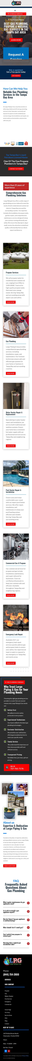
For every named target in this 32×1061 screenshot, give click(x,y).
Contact (7, 1023)
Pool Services (8, 999)
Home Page (8, 1009)
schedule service (16, 14)
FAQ (6, 1018)
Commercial (8, 1004)
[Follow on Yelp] (9, 1051)
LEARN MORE (16, 40)
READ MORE (10, 302)
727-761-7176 (16, 768)
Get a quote (16, 75)
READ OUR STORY (9, 866)
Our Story (7, 1012)
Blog (6, 1021)
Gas (6, 993)
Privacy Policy (25, 1055)
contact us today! (16, 169)
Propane (7, 991)
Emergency (8, 1001)
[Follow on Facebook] (6, 1051)
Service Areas (8, 1015)
